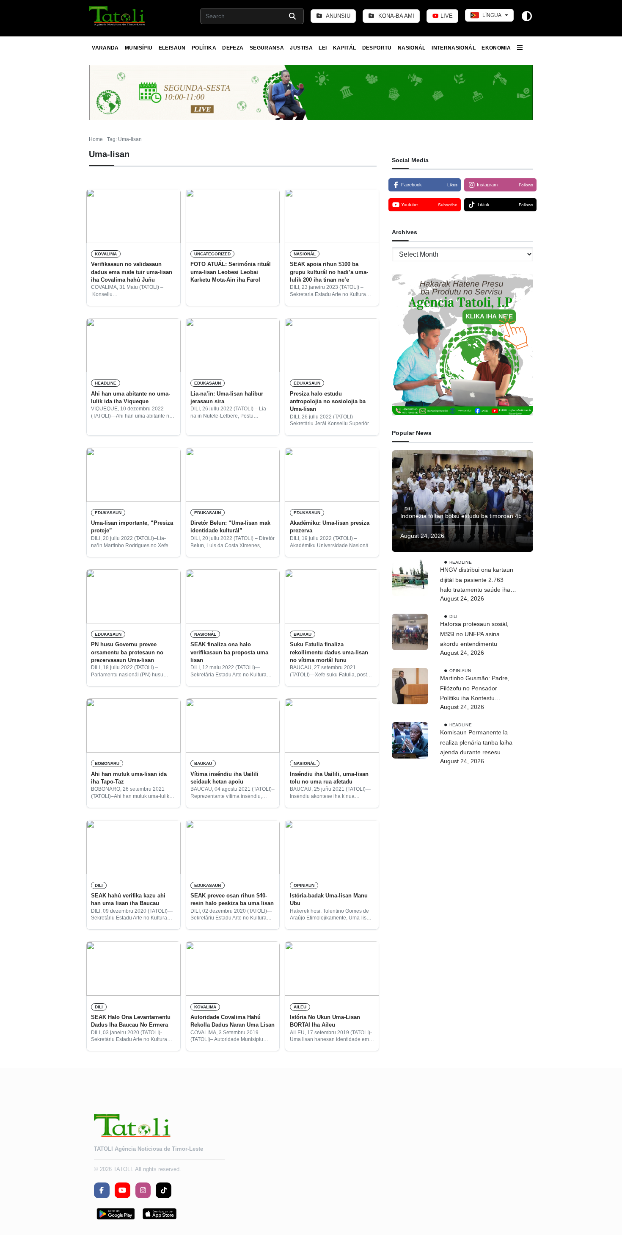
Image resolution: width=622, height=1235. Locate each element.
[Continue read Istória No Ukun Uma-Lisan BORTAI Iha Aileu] (332, 968)
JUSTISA (301, 48)
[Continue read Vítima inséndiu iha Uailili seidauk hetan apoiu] (233, 725)
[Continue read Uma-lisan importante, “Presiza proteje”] (133, 475)
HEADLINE (105, 383)
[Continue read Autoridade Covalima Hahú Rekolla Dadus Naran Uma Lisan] (233, 968)
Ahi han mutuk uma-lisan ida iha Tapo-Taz (129, 778)
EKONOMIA (496, 48)
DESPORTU (377, 48)
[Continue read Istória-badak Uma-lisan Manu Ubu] (332, 847)
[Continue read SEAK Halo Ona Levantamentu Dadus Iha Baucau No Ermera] (133, 968)
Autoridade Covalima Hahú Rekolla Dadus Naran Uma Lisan (232, 1021)
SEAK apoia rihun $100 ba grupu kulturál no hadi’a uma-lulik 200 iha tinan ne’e (329, 272)
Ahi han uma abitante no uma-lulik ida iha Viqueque (130, 397)
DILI (99, 885)
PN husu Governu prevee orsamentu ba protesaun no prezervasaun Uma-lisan (127, 652)
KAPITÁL (344, 48)
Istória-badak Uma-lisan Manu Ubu (329, 899)
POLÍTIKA (204, 48)
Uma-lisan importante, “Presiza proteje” (132, 527)
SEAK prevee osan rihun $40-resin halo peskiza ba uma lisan (232, 899)
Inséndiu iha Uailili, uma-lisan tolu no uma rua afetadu (329, 778)
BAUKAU (302, 634)
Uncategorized (212, 254)
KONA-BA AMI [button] (395, 16)
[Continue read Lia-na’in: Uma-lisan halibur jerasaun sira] (233, 345)
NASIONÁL (412, 48)
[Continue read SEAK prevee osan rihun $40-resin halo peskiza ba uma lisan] (233, 847)
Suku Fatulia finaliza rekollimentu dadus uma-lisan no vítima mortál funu (329, 652)
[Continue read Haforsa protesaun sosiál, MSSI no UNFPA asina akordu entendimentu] (410, 632)
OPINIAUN (304, 885)
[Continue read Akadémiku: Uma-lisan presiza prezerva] (332, 475)
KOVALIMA (106, 254)
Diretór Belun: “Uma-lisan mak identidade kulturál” (230, 527)
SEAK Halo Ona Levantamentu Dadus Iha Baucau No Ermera (131, 1021)
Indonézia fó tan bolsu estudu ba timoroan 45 (461, 515)
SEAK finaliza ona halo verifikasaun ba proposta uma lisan (229, 652)
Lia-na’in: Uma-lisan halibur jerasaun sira (226, 397)
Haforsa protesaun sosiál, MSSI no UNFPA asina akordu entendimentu (474, 634)
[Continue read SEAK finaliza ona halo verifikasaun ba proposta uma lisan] (233, 596)
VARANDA (105, 48)
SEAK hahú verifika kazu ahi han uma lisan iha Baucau (128, 899)
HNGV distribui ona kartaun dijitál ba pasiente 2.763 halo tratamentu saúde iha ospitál (476, 580)
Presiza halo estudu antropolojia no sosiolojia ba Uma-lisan (328, 401)
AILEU (300, 1007)
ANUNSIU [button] (337, 16)
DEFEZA (232, 48)
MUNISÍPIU (138, 48)
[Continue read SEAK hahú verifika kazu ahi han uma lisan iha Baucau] (133, 847)
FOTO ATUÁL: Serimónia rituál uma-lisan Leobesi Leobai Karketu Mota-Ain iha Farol (230, 272)
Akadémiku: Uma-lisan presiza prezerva (329, 527)
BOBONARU (107, 763)
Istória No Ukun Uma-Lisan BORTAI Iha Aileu (325, 1021)
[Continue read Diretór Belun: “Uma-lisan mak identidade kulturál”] (233, 475)
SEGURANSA (267, 48)
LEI (323, 48)
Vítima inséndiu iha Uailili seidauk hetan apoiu (224, 778)
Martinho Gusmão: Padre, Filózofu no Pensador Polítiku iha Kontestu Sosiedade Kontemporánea (476, 689)
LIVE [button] (446, 16)
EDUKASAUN (207, 383)
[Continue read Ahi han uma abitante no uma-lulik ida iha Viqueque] (133, 345)
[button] (117, 16)
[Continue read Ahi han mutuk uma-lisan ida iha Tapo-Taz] (133, 725)
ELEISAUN (172, 48)
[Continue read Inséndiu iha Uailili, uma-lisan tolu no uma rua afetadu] (332, 725)
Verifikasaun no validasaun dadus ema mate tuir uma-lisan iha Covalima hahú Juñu (131, 272)
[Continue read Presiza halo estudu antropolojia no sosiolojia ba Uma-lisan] (332, 345)
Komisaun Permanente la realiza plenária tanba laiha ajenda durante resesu (476, 742)
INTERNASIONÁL (454, 48)
